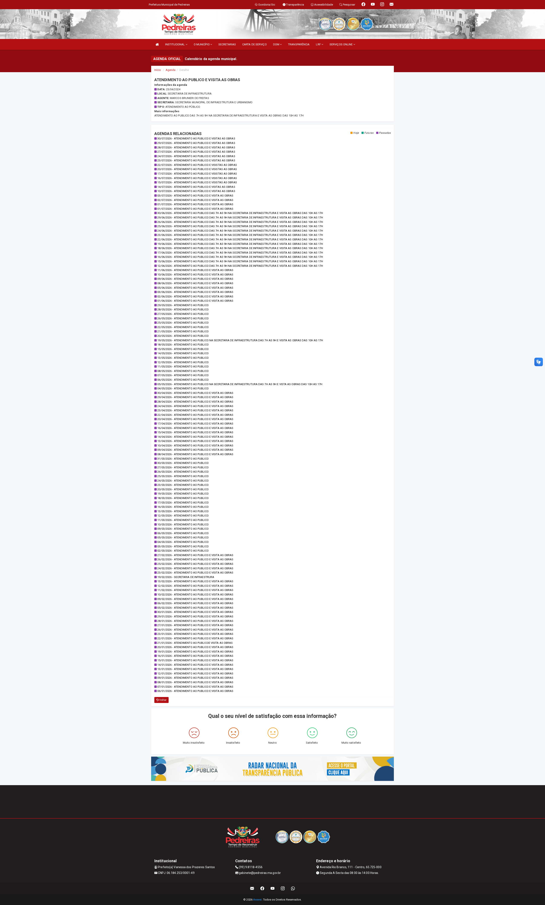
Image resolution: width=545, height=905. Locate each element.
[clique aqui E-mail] (252, 888)
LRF (318, 44)
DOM (276, 44)
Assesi (257, 899)
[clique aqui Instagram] (283, 888)
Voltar (162, 699)
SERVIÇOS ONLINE (341, 44)
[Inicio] (157, 44)
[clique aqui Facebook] (262, 888)
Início (157, 70)
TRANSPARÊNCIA (299, 44)
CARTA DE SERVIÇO (254, 44)
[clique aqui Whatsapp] (293, 888)
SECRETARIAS (227, 44)
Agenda (171, 70)
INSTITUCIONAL (175, 44)
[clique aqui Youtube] (272, 888)
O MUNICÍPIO (202, 44)
